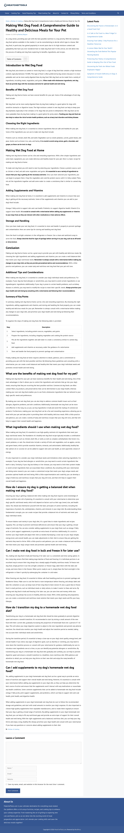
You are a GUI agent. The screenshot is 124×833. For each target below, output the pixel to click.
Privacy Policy (75, 13)
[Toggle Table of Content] (24, 59)
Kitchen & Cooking (17, 21)
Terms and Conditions (89, 13)
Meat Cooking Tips (44, 13)
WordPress (77, 829)
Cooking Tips (15, 13)
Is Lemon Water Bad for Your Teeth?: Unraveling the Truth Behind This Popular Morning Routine (101, 51)
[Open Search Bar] (118, 13)
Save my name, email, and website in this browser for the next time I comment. (36, 784)
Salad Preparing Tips (29, 13)
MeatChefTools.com (60, 829)
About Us (56, 13)
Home (7, 13)
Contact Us (64, 13)
